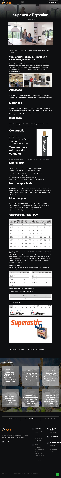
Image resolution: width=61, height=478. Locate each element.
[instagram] (48, 419)
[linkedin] (51, 419)
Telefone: (27, 418)
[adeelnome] (7, 1)
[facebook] (45, 419)
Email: (6, 418)
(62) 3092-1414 (32, 418)
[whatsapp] (54, 419)
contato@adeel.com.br (13, 418)
